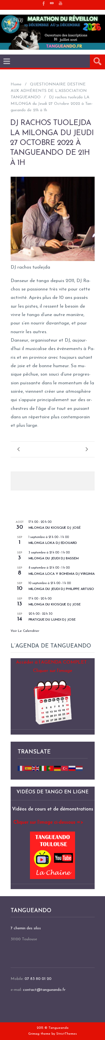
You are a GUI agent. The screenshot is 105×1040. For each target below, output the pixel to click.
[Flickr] (52, 3)
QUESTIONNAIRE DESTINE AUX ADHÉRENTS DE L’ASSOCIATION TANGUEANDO (49, 90)
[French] (21, 768)
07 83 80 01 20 (38, 979)
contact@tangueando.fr (44, 990)
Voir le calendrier (25, 631)
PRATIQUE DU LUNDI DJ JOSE (52, 619)
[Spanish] (28, 768)
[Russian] (72, 768)
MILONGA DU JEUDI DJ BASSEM (54, 558)
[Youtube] (60, 3)
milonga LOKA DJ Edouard (53, 543)
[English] (35, 768)
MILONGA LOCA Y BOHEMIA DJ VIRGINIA (62, 574)
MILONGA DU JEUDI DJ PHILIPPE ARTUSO (61, 589)
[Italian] (43, 768)
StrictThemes (66, 1034)
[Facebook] (43, 3)
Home (16, 84)
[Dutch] (79, 768)
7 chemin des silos (26, 928)
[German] (57, 768)
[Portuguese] (50, 768)
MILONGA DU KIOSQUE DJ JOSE (55, 604)
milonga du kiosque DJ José (55, 528)
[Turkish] (65, 768)
